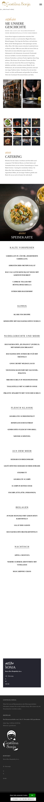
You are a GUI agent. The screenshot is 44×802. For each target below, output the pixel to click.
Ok (32, 795)
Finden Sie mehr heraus (23, 799)
